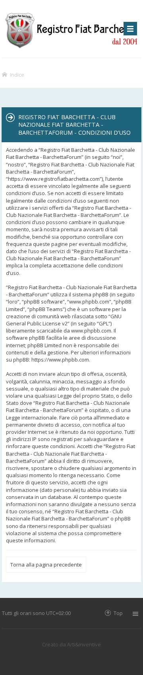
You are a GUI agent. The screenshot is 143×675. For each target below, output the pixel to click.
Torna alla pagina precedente (46, 564)
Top (118, 612)
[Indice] (71, 29)
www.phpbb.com (91, 330)
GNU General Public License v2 (64, 320)
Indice (17, 74)
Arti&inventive (84, 644)
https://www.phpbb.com (60, 359)
